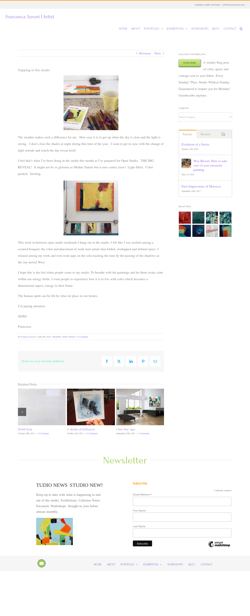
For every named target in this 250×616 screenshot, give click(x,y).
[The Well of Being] (225, 217)
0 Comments (82, 336)
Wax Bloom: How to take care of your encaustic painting (210, 165)
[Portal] (198, 230)
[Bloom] (185, 217)
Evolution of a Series (195, 144)
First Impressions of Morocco (201, 186)
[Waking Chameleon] (198, 217)
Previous (145, 53)
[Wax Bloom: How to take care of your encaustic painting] (186, 162)
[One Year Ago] (140, 391)
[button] (241, 28)
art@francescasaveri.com (234, 4)
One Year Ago (125, 429)
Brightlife (57, 336)
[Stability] (225, 230)
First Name (139, 510)
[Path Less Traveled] (212, 230)
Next (157, 53)
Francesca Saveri (28, 336)
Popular (187, 134)
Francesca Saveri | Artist (29, 17)
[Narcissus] (212, 217)
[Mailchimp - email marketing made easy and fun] (219, 546)
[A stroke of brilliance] (91, 391)
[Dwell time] (42, 391)
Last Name (139, 526)
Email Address (142, 494)
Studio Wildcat (68, 336)
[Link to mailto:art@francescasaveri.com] (42, 563)
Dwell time (25, 429)
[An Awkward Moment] (185, 230)
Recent (205, 134)
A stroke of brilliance (81, 429)
